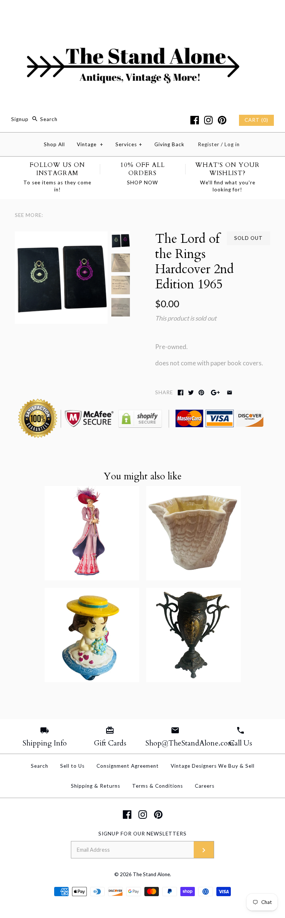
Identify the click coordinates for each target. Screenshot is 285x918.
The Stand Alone (151, 874)
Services (128, 144)
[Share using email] (229, 392)
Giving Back (169, 144)
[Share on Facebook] (180, 392)
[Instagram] (208, 120)
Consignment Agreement (127, 766)
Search (39, 766)
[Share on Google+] (215, 392)
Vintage (90, 144)
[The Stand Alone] (142, 12)
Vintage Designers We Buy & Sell (213, 766)
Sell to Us (72, 766)
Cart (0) (256, 120)
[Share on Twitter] (191, 392)
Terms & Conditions (157, 786)
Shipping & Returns (95, 786)
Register (208, 144)
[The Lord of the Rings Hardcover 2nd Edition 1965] (61, 236)
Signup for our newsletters (142, 834)
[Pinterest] (222, 120)
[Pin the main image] (201, 392)
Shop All (54, 144)
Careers (204, 786)
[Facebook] (194, 120)
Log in (232, 144)
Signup (20, 119)
